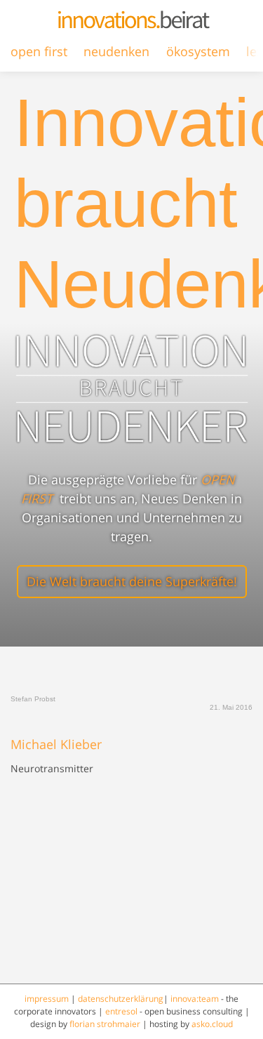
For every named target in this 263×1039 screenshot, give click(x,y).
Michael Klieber (56, 745)
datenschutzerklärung (120, 999)
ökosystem (198, 51)
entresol (121, 1011)
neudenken (116, 51)
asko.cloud (212, 1024)
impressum (47, 999)
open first (39, 51)
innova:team (194, 999)
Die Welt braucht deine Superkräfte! (132, 581)
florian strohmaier (104, 1024)
